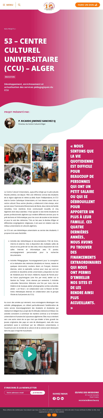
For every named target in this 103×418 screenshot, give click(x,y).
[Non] (100, 413)
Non (54, 415)
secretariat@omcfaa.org (89, 400)
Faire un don (86, 4)
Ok (49, 415)
